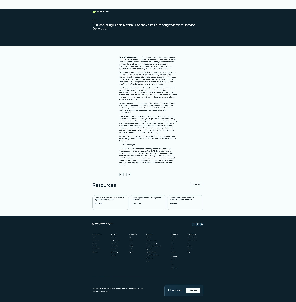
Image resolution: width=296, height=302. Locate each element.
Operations (114, 243)
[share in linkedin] (129, 174)
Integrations (149, 258)
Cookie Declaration (103, 288)
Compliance (95, 288)
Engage (131, 237)
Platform (148, 237)
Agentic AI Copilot (151, 252)
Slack (172, 249)
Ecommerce (95, 240)
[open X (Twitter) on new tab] (197, 224)
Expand (131, 240)
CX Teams (114, 237)
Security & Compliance (152, 255)
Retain (130, 243)
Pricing (148, 261)
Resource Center (192, 237)
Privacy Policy (140, 288)
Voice (172, 246)
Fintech (94, 243)
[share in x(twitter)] (125, 174)
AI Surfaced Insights (151, 240)
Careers (173, 262)
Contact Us (174, 268)
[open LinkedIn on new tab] (202, 224)
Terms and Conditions (131, 288)
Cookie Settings (111, 288)
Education (95, 252)
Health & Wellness (97, 249)
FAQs (189, 252)
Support (131, 252)
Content (113, 249)
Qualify (131, 246)
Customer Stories (192, 240)
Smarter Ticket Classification (154, 246)
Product (113, 255)
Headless (173, 252)
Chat (172, 243)
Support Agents (115, 240)
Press (172, 265)
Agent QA (148, 249)
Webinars (190, 246)
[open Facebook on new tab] (193, 224)
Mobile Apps (95, 246)
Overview (173, 237)
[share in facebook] (120, 174)
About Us (173, 259)
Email (172, 240)
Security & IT (114, 246)
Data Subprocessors (120, 288)
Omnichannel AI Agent (152, 243)
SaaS (93, 237)
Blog (189, 243)
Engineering (114, 252)
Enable (131, 249)
